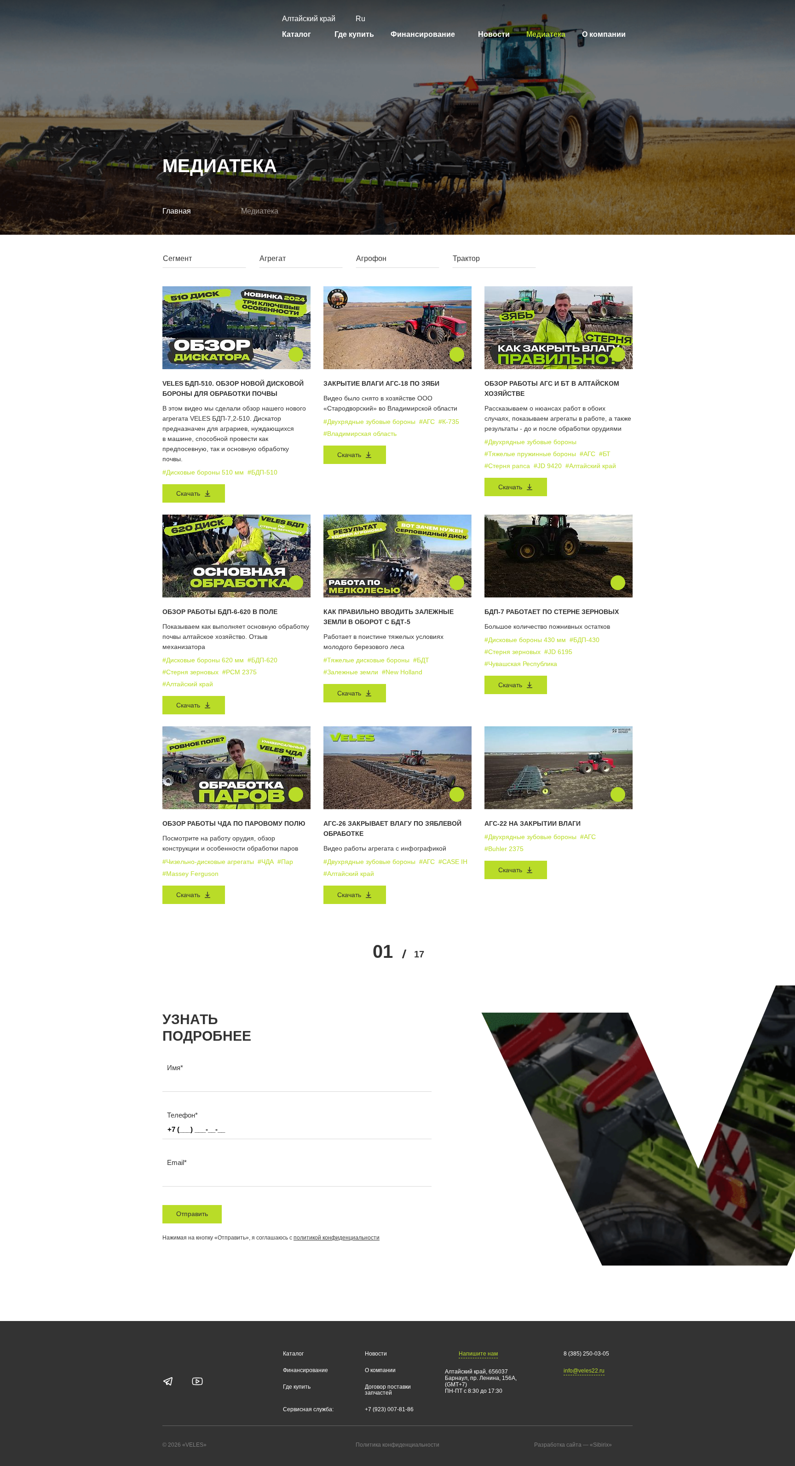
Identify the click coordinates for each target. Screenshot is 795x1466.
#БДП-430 (584, 639)
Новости (494, 34)
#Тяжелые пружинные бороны (530, 454)
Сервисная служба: (308, 1410)
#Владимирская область (360, 433)
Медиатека (545, 34)
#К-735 (448, 421)
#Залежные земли (350, 672)
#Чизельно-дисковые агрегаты (208, 861)
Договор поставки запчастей (388, 1390)
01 (383, 951)
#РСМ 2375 (239, 672)
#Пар (285, 861)
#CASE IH (452, 861)
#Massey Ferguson (190, 873)
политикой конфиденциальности (337, 1237)
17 (419, 954)
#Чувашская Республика (520, 663)
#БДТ (421, 660)
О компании (604, 34)
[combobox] (204, 260)
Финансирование (423, 34)
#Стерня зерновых (190, 672)
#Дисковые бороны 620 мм (203, 660)
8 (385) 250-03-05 (586, 1353)
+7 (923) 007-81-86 (389, 1410)
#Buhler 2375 (504, 848)
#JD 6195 (558, 651)
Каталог (296, 34)
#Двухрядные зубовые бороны (369, 421)
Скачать (188, 493)
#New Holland (402, 672)
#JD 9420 (548, 465)
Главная (176, 211)
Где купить (354, 34)
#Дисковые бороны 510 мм (203, 472)
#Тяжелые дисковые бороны (366, 660)
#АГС (427, 421)
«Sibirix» (601, 1445)
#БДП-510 (262, 472)
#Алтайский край (590, 465)
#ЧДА (266, 861)
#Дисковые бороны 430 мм (525, 639)
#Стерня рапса (507, 465)
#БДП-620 (262, 660)
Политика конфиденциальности (397, 1445)
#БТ (605, 454)
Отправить (192, 1213)
